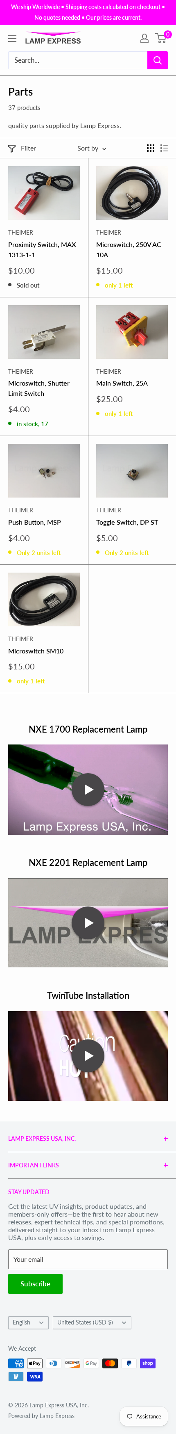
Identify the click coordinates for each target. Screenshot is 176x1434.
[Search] (157, 60)
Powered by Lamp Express (41, 1415)
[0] (161, 38)
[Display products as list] (164, 148)
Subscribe (35, 1283)
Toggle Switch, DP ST (127, 522)
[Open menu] (12, 38)
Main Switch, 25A (122, 383)
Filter (28, 148)
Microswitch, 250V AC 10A (128, 249)
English (21, 1322)
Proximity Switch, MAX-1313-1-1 (43, 249)
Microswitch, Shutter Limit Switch (39, 388)
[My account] (144, 38)
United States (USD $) (85, 1322)
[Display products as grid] (150, 148)
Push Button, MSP (34, 522)
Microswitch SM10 (35, 651)
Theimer (20, 232)
